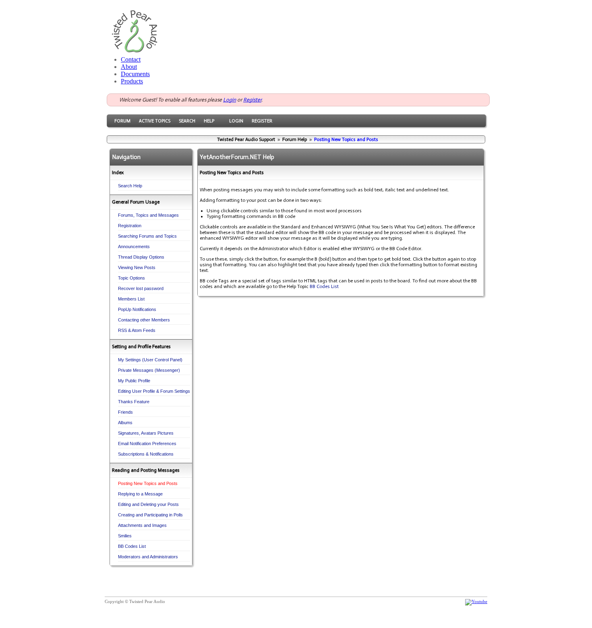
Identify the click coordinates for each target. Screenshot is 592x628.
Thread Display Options (141, 257)
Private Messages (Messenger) (149, 370)
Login (229, 100)
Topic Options (131, 278)
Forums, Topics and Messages (148, 215)
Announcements (134, 246)
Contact (131, 59)
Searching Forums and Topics (147, 236)
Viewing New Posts (136, 267)
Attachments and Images (142, 525)
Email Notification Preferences (147, 443)
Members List (131, 298)
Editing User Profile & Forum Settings (154, 391)
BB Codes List (132, 546)
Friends (125, 412)
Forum (122, 121)
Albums (125, 422)
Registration (129, 225)
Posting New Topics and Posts (148, 483)
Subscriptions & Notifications (146, 454)
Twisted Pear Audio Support (246, 139)
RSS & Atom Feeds (136, 330)
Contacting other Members (144, 319)
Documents (135, 73)
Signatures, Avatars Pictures (146, 433)
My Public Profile (134, 380)
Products (132, 81)
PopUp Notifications (137, 309)
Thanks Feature (133, 401)
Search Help (130, 185)
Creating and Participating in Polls (150, 514)
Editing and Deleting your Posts (148, 504)
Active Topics (154, 121)
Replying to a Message (140, 493)
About (129, 66)
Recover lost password (141, 288)
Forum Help (294, 139)
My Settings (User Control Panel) (150, 359)
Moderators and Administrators (148, 556)
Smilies (125, 535)
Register (252, 100)
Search (187, 121)
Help (209, 121)
